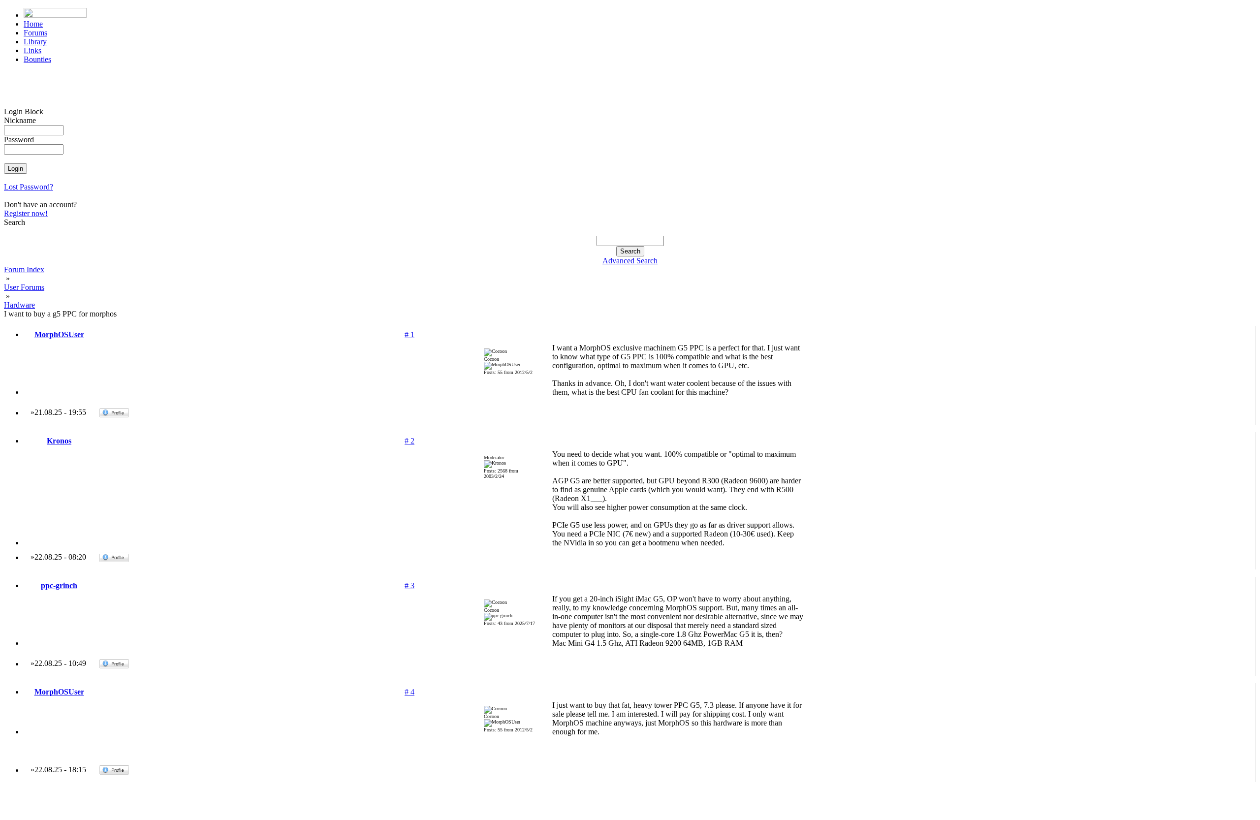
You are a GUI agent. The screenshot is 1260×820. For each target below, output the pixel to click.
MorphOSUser (59, 334)
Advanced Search (630, 260)
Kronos (59, 441)
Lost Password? (28, 187)
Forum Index (24, 269)
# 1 (409, 334)
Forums (35, 33)
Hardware (19, 305)
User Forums (24, 287)
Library (35, 41)
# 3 (409, 585)
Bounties (37, 59)
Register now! (26, 213)
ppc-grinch (59, 585)
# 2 (409, 441)
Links (32, 50)
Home (33, 24)
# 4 (409, 692)
